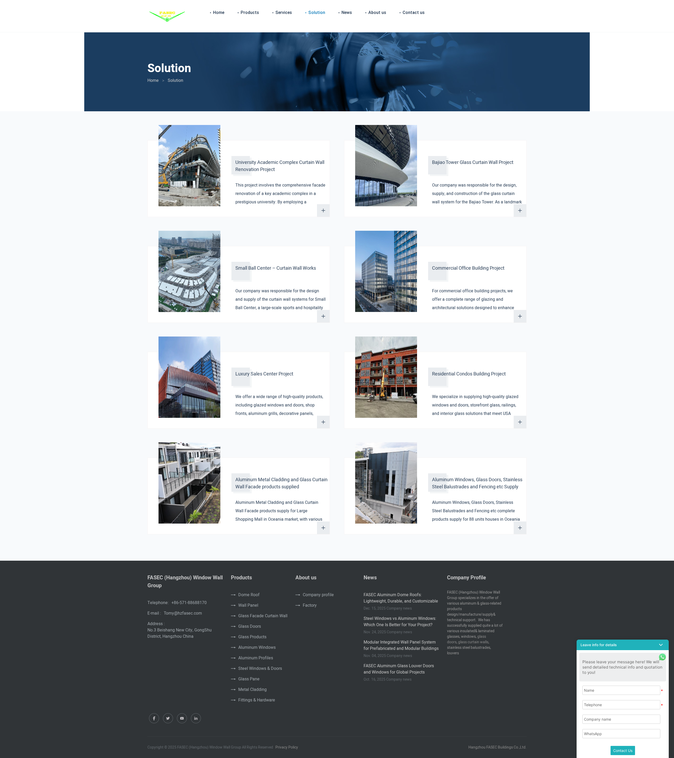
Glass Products (252, 637)
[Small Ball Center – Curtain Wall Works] (189, 274)
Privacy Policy (286, 747)
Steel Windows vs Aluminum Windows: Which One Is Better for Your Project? (400, 621)
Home (218, 12)
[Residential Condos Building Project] (386, 380)
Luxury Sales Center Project (264, 374)
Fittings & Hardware (256, 700)
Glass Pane (249, 679)
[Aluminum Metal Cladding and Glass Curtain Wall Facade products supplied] (189, 485)
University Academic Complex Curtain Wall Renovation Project (279, 166)
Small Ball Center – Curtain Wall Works (275, 268)
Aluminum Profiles (255, 658)
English (518, 13)
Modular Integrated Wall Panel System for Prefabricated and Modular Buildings (401, 645)
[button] (623, 645)
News (346, 12)
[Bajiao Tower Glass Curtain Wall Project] (386, 168)
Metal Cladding (252, 689)
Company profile (318, 595)
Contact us (414, 12)
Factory (310, 605)
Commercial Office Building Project (468, 268)
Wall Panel (248, 605)
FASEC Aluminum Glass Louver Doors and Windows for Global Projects (399, 669)
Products (250, 12)
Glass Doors (249, 626)
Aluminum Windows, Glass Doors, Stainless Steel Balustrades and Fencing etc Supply (477, 483)
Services (283, 12)
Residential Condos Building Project (469, 374)
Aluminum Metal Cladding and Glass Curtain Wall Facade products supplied (281, 483)
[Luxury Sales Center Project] (189, 380)
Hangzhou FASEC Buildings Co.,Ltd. (497, 747)
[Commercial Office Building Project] (386, 274)
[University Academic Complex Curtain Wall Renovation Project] (189, 168)
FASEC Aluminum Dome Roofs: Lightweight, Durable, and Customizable (401, 598)
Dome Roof (249, 595)
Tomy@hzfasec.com (183, 613)
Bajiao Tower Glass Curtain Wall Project (472, 162)
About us (377, 12)
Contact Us (622, 750)
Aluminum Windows (257, 647)
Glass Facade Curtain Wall (263, 616)
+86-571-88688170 (189, 603)
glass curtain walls (473, 642)
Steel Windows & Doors (260, 668)
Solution (316, 12)
